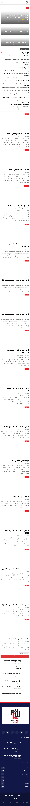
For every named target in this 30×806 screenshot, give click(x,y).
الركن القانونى (25, 774)
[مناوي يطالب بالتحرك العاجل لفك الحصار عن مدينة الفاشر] (25, 668)
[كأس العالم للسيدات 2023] (8, 40)
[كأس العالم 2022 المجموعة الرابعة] (15, 415)
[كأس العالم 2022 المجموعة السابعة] (15, 339)
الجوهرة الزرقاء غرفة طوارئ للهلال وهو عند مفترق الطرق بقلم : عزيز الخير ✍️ (16, 18)
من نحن (15, 798)
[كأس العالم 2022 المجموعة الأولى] (15, 557)
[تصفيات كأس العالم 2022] (15, 627)
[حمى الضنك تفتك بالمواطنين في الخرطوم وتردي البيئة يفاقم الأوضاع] (25, 681)
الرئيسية (24, 795)
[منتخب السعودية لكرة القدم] (15, 122)
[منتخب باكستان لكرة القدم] (22, 29)
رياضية (27, 114)
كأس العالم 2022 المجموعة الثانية (15, 605)
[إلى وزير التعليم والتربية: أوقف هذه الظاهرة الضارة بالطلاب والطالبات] (25, 750)
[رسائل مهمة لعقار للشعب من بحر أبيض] (25, 688)
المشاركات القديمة (24, 653)
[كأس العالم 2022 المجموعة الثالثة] (15, 269)
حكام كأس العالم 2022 (20, 497)
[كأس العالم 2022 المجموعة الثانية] (15, 593)
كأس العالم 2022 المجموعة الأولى (15, 569)
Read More (26, 727)
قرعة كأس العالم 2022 (20, 461)
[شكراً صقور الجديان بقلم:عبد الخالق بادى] (25, 695)
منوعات (27, 783)
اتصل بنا (17, 795)
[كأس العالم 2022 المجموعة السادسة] (15, 377)
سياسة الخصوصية (8, 795)
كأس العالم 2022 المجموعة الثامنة (15, 314)
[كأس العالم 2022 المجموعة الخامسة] (15, 232)
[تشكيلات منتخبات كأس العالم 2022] (15, 519)
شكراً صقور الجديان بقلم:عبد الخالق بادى (11, 693)
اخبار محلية (26, 768)
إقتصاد (27, 786)
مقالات (27, 7)
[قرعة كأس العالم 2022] (15, 449)
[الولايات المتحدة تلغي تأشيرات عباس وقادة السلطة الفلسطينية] (25, 662)
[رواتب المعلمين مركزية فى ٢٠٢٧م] (25, 744)
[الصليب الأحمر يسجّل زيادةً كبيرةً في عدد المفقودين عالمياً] (25, 675)
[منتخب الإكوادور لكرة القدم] (8, 29)
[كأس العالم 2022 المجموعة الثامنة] (15, 303)
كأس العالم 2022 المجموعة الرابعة (15, 427)
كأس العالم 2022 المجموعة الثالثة (15, 280)
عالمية (27, 777)
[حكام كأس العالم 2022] (15, 485)
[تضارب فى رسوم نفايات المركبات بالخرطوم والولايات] (25, 757)
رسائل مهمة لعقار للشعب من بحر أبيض (11, 686)
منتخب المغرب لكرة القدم (19, 170)
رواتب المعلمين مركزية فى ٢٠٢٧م (12, 742)
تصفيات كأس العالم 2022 (19, 639)
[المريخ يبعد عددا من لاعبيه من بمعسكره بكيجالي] (15, 194)
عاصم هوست (5, 802)
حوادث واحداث (25, 771)
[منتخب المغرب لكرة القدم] (15, 158)
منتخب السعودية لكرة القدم (18, 134)
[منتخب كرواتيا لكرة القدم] (22, 40)
